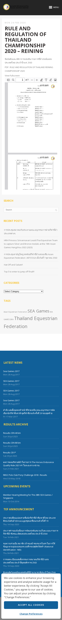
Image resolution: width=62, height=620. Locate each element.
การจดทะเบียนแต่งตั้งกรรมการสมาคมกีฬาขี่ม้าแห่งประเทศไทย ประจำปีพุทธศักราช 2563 (26, 561)
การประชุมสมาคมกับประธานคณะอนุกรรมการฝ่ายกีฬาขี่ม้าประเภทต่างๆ (30, 231)
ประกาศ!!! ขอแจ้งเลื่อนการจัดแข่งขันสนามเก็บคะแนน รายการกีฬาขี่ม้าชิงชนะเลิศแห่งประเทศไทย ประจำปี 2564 (30, 532)
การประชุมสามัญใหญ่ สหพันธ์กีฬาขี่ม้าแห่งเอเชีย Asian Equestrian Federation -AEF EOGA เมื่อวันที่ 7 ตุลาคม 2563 (30, 256)
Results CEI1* (9, 452)
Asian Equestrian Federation (15, 312)
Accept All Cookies (31, 605)
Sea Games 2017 (11, 371)
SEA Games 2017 (11, 381)
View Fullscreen (12, 75)
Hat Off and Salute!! (13, 264)
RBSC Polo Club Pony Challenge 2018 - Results (25, 475)
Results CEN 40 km (12, 433)
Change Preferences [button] (31, 614)
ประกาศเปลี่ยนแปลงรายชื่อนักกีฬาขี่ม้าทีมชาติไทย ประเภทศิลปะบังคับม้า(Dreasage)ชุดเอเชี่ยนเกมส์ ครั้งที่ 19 (29, 519)
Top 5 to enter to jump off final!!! (19, 271)
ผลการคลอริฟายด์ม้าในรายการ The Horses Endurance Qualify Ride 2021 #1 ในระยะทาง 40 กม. (28, 464)
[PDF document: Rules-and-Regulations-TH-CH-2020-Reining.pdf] (31, 133)
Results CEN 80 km (12, 442)
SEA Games (38, 311)
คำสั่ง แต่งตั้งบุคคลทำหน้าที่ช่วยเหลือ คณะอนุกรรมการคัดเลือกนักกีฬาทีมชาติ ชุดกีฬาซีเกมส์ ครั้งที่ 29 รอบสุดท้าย (29, 412)
